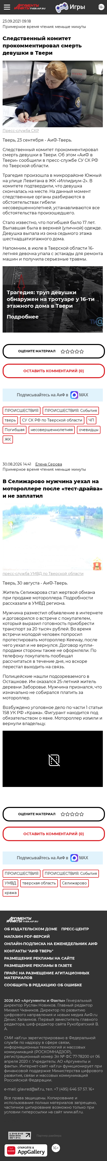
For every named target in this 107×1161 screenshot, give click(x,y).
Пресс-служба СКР (21, 130)
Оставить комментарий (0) (53, 371)
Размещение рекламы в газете (38, 965)
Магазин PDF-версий (27, 936)
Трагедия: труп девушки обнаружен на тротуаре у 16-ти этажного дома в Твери (51, 299)
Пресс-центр (75, 929)
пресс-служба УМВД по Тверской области (43, 573)
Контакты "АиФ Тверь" (28, 951)
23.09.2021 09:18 (17, 21)
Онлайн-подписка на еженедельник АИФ (50, 943)
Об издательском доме (30, 929)
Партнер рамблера (49, 1135)
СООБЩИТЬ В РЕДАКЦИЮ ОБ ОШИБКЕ (43, 985)
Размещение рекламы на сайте (39, 958)
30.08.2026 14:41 (17, 464)
